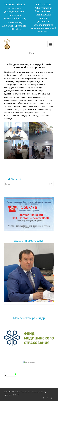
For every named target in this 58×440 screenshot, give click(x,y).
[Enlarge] (50, 200)
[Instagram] (48, 398)
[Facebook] (44, 398)
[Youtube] (52, 398)
